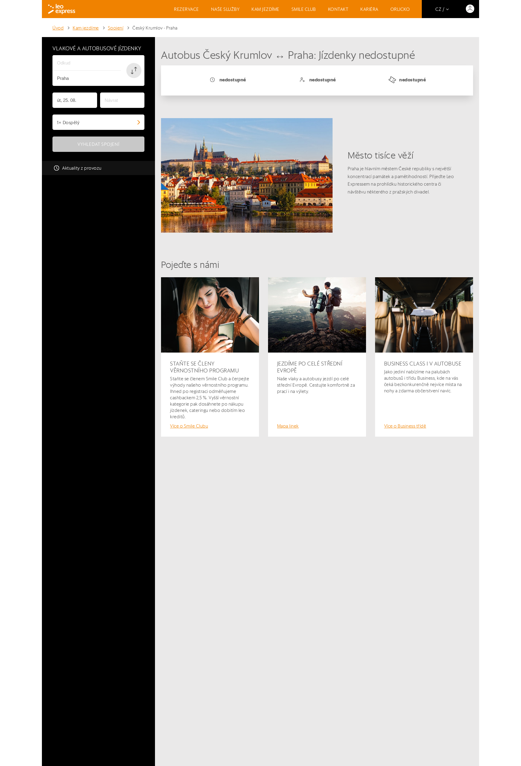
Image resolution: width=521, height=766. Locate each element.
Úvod (58, 28)
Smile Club (304, 9)
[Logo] (61, 9)
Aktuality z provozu (82, 168)
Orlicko (400, 9)
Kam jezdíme (265, 9)
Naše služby (225, 9)
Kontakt (338, 9)
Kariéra (369, 9)
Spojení (116, 28)
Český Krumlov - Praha (155, 28)
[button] (133, 70)
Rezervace (186, 9)
